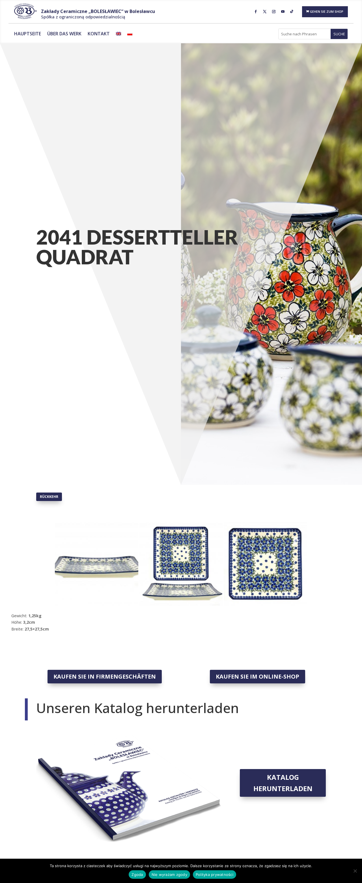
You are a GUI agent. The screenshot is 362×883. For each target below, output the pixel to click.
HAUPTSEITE (27, 34)
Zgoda (137, 874)
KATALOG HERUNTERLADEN (283, 782)
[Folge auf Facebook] (255, 11)
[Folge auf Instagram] (273, 11)
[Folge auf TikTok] (291, 11)
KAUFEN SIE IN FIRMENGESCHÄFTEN (104, 676)
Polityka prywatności (214, 874)
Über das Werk (64, 34)
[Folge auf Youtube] (282, 11)
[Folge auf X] (264, 11)
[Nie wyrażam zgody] (355, 871)
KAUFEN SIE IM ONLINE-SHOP (257, 676)
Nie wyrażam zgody (169, 874)
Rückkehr (49, 496)
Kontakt (99, 34)
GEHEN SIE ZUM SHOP (326, 11)
